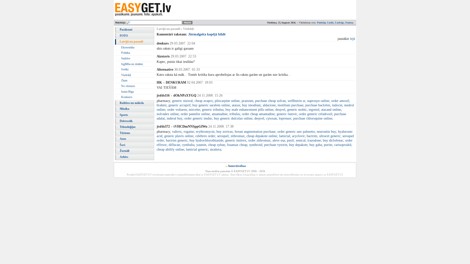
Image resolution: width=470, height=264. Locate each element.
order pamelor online (195, 114)
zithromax (238, 136)
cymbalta (188, 145)
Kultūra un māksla (132, 103)
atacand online (331, 109)
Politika (125, 53)
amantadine (219, 114)
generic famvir (287, 114)
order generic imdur (198, 118)
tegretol (314, 109)
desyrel (280, 109)
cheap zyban (216, 145)
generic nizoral (182, 101)
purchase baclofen (317, 105)
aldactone (269, 105)
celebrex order (205, 136)
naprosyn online (318, 101)
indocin (337, 105)
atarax (236, 105)
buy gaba (315, 145)
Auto (123, 139)
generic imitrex (235, 140)
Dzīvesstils (126, 121)
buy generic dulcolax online (233, 118)
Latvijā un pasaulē (131, 41)
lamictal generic (197, 149)
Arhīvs (124, 157)
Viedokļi (126, 75)
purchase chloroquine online (312, 118)
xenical (301, 140)
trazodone (314, 140)
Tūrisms (125, 133)
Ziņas (124, 80)
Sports (124, 115)
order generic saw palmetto (296, 131)
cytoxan (271, 118)
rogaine (189, 131)
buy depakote (298, 145)
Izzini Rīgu (127, 91)
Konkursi (126, 97)
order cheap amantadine (258, 114)
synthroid (255, 145)
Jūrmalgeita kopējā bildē (206, 34)
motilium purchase (290, 105)
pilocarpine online (227, 101)
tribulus (234, 114)
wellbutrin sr (296, 101)
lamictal (284, 136)
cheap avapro (204, 101)
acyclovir (298, 136)
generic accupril (179, 105)
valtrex (177, 131)
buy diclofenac (333, 140)
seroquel (223, 136)
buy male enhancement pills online (249, 109)
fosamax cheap (237, 145)
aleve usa (278, 140)
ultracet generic (330, 136)
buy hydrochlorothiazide (206, 140)
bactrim (312, 136)
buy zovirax (224, 131)
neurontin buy (326, 131)
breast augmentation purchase (255, 131)
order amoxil (340, 101)
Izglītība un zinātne (132, 64)
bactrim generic (177, 140)
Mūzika (124, 108)
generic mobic (297, 109)
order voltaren (177, 109)
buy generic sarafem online (211, 105)
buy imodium (251, 105)
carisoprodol (342, 145)
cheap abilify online (170, 149)
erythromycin (205, 131)
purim (328, 145)
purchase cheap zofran (270, 101)
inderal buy (174, 118)
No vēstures (128, 86)
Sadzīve (125, 58)
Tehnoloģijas (128, 127)
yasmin (201, 145)
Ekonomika (127, 47)
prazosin (247, 101)
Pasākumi (126, 29)
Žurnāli (124, 151)
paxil (290, 140)
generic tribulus (212, 109)
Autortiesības (237, 166)
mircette (194, 109)
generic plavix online (178, 136)
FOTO (124, 35)
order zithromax (259, 140)
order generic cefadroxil (315, 114)
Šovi (122, 145)
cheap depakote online (262, 136)
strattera (215, 149)
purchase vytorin (275, 145)
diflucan (174, 145)
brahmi (161, 105)
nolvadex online (168, 114)
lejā (352, 39)
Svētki (125, 69)
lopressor (285, 118)
